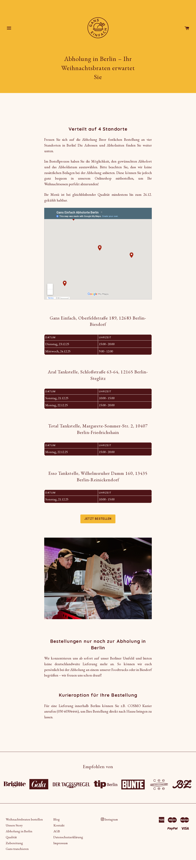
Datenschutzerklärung (68, 837)
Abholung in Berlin (19, 831)
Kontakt (59, 825)
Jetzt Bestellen (97, 518)
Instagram (111, 819)
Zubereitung (14, 843)
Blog (56, 819)
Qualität (11, 837)
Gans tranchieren (17, 849)
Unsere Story (14, 825)
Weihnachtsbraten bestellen (24, 819)
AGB (56, 831)
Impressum (60, 843)
